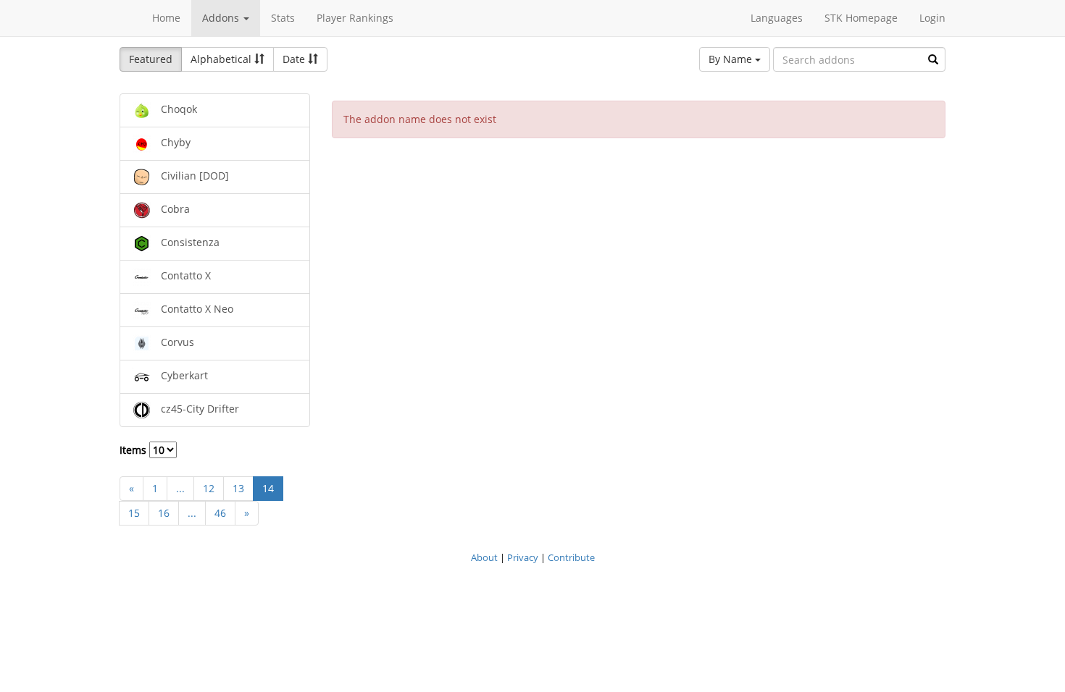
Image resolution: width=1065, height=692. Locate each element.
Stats (283, 18)
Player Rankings (355, 18)
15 (134, 513)
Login (932, 18)
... (180, 488)
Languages (777, 18)
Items (134, 450)
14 (268, 488)
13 (238, 488)
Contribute (571, 557)
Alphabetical (222, 59)
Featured (150, 59)
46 (220, 513)
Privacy (522, 557)
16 (164, 513)
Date (295, 59)
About (484, 557)
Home (166, 18)
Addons (222, 18)
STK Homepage (861, 18)
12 (208, 488)
